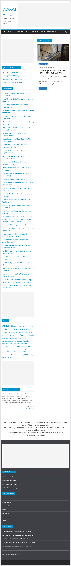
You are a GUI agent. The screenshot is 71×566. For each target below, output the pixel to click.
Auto (3, 498)
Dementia (10, 335)
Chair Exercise (11, 332)
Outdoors (15, 349)
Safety (8, 352)
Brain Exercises (27, 329)
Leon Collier (27, 341)
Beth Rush (20, 329)
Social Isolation (5, 354)
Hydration (5, 341)
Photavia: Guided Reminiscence (14, 179)
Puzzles (29, 349)
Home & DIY (5, 513)
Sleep (22, 351)
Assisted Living (8, 329)
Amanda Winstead (28, 326)
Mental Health (20, 346)
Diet (17, 336)
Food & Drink (6, 506)
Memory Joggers (9, 346)
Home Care (26, 338)
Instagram (20, 341)
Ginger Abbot (6, 338)
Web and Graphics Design (12, 83)
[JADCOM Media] (4, 32)
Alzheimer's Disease (17, 326)
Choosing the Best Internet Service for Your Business (52, 71)
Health (4, 509)
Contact (35, 32)
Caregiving (4, 332)
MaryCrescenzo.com (28, 408)
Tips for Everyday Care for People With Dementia (17, 531)
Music (10, 349)
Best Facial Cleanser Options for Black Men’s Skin (16, 546)
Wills (11, 357)
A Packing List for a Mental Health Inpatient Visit (16, 539)
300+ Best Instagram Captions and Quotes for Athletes (18, 542)
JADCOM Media (12, 554)
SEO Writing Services (10, 72)
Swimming (21, 354)
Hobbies (20, 338)
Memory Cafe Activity (14, 343)
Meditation (5, 343)
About (43, 32)
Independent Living (12, 341)
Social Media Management (12, 79)
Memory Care (25, 343)
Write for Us (51, 32)
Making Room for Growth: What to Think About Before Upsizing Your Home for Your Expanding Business (17, 219)
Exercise (24, 335)
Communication (19, 332)
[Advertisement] (44, 15)
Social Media (6, 517)
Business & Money (43, 64)
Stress (12, 354)
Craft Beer (27, 332)
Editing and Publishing (10, 76)
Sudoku (17, 354)
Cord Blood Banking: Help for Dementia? (17, 225)
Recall (3, 352)
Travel (26, 355)
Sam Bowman (15, 352)
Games (31, 336)
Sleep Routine (29, 352)
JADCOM (51, 67)
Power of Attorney (21, 349)
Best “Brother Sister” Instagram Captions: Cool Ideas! (18, 535)
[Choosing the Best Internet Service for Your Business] (52, 52)
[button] (13, 32)
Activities (7, 325)
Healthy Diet (14, 338)
